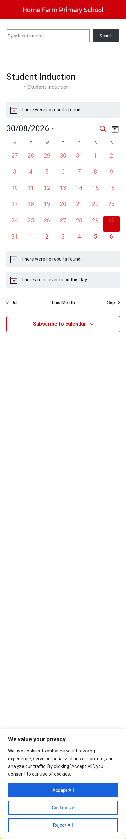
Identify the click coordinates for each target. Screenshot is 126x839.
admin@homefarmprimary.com (67, 25)
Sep (111, 302)
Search (106, 35)
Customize (63, 807)
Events (14, 87)
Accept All (63, 790)
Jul (14, 302)
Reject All (63, 825)
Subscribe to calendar (59, 324)
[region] (63, 784)
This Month (63, 302)
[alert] (63, 110)
